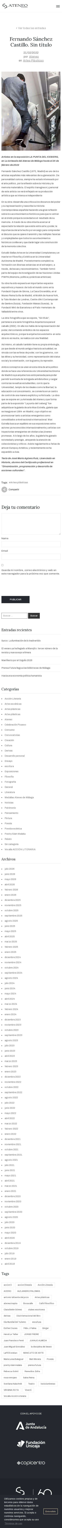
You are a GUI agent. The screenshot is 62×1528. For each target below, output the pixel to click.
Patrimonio (10, 808)
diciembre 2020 (13, 1196)
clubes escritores (36, 1310)
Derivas (9, 750)
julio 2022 (9, 1103)
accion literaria (25, 1285)
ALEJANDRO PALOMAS (28, 1291)
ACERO (7, 1291)
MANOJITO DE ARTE (33, 1353)
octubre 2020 (11, 1206)
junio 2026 (10, 874)
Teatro (31, 1384)
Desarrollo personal (15, 756)
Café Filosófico (46, 1303)
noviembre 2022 (13, 1082)
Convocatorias (12, 735)
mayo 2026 (10, 879)
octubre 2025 (11, 910)
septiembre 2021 (13, 1155)
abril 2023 (10, 1056)
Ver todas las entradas (32, 28)
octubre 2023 (11, 1030)
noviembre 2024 (13, 962)
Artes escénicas (13, 704)
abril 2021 (10, 1180)
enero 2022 (10, 1134)
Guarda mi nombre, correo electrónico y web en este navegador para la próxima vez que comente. (30, 572)
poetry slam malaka (13, 1365)
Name (4, 538)
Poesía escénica (13, 828)
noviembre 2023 (13, 1025)
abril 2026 (10, 884)
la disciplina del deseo (41, 1347)
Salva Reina (28, 1378)
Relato (8, 839)
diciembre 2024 (13, 957)
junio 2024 (10, 988)
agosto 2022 (11, 1097)
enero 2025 (10, 952)
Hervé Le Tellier (11, 1334)
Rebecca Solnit (11, 1371)
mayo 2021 (10, 1175)
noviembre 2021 (13, 1144)
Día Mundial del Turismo (15, 1322)
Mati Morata (35, 1359)
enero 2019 (10, 1258)
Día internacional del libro (28, 1316)
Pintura (8, 818)
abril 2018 (10, 1264)
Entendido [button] (50, 1511)
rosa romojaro (10, 1378)
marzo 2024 (11, 1004)
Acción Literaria (13, 698)
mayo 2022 (10, 1113)
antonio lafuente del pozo (16, 1297)
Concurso (10, 730)
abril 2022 (10, 1118)
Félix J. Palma (30, 1328)
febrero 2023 (11, 1066)
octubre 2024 (12, 967)
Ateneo (34, 56)
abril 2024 (10, 999)
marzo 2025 (11, 941)
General (9, 787)
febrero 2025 (11, 947)
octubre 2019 (11, 1248)
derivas (7, 1316)
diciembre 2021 (13, 1139)
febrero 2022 (11, 1129)
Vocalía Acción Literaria (15, 1396)
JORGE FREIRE (31, 1334)
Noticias (9, 802)
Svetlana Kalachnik (13, 1384)
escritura (9, 766)
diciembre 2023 (13, 1019)
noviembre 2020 (13, 1201)
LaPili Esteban (10, 1353)
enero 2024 (10, 1014)
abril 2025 (10, 936)
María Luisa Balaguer (13, 1359)
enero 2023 (10, 1071)
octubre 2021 (11, 1149)
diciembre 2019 (13, 1243)
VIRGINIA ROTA (11, 1390)
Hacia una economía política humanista (21, 675)
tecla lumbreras (48, 1384)
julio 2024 (10, 983)
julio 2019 (9, 1253)
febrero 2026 (11, 889)
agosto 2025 (11, 921)
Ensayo (8, 761)
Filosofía (9, 776)
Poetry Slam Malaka (15, 834)
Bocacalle (28, 1303)
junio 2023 (10, 1051)
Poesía (8, 823)
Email (4, 550)
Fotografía (10, 782)
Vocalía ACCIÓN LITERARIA (20, 849)
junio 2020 (10, 1227)
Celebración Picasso (15, 724)
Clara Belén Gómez (13, 1310)
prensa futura (34, 1365)
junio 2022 (10, 1108)
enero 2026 (10, 895)
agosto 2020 (11, 1217)
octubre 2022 (11, 1087)
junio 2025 (10, 926)
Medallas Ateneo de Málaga (19, 797)
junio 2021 (10, 1170)
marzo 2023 (11, 1061)
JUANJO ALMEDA (38, 1340)
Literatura (10, 792)
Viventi (28, 1390)
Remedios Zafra (32, 1371)
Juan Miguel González (14, 1347)
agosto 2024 (11, 978)
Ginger (45, 1328)
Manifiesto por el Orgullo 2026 (16, 660)
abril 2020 (10, 1238)
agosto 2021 (11, 1160)
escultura (36, 1322)
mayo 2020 (10, 1232)
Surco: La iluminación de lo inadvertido (21, 640)
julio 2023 (9, 1045)
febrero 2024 (11, 1009)
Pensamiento (11, 813)
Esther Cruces (11, 1328)
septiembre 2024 (13, 973)
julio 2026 (9, 869)
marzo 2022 (11, 1123)
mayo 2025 (10, 931)
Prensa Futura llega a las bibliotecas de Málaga (25, 668)
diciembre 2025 (13, 900)
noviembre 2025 (13, 905)
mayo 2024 (10, 993)
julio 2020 (9, 1222)
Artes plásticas (33, 60)
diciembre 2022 (13, 1077)
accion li (8, 1285)
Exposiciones (11, 771)
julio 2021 (9, 1165)
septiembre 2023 (13, 1035)
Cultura (8, 745)
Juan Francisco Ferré (14, 1340)
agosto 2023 (11, 1040)
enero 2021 (10, 1191)
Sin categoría (12, 844)
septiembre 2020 (13, 1212)
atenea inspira (10, 1303)
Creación (9, 740)
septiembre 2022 (13, 1092)
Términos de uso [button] (13, 1523)
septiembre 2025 (13, 915)
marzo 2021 (11, 1186)
